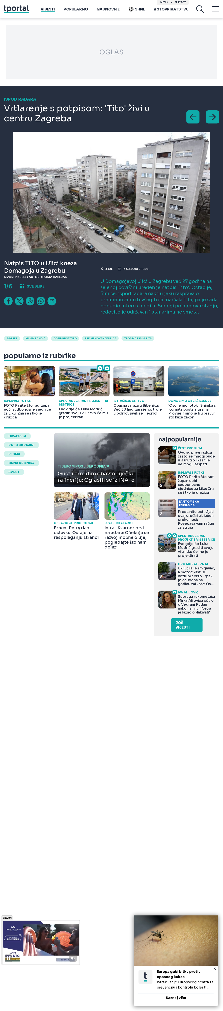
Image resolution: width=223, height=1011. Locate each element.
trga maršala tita (138, 338)
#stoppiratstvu (171, 9)
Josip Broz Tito (65, 338)
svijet (14, 472)
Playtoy (180, 2)
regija (14, 454)
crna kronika (21, 463)
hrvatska (17, 436)
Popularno (76, 9)
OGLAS (111, 52)
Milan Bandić (35, 338)
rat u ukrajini (21, 445)
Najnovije (108, 9)
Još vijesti (183, 625)
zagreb (12, 338)
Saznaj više (176, 998)
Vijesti (48, 9)
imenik (164, 2)
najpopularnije (179, 439)
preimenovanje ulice (100, 338)
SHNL (140, 9)
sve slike (35, 286)
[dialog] (176, 960)
